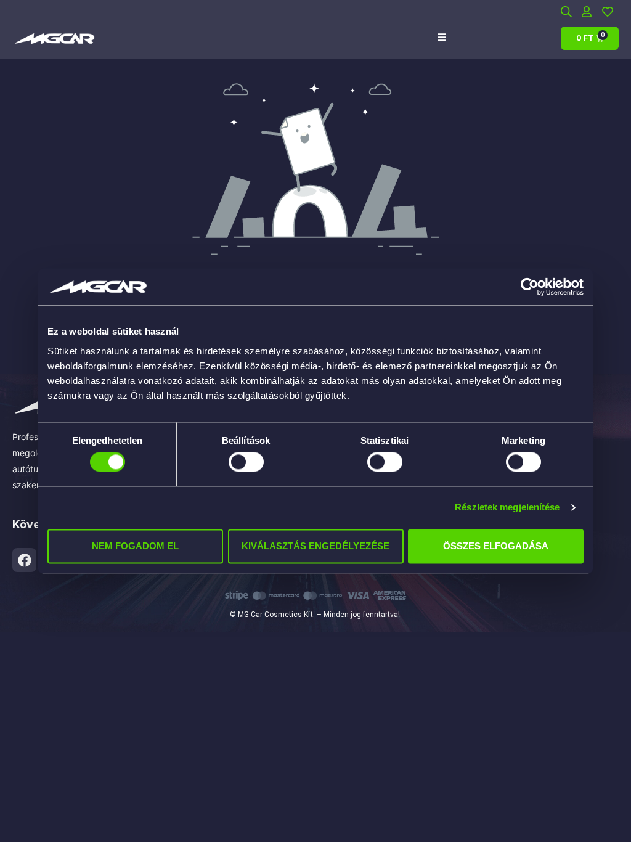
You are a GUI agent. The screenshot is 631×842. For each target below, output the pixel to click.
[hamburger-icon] (441, 38)
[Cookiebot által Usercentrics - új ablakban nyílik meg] (530, 286)
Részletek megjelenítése (507, 507)
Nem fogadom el (135, 546)
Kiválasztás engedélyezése (315, 546)
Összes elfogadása (495, 546)
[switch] (246, 462)
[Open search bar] (566, 11)
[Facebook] (24, 560)
